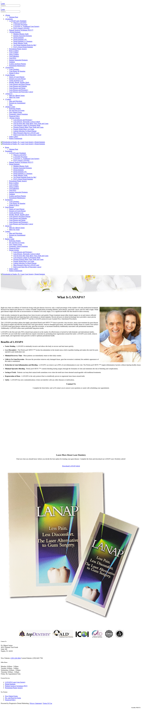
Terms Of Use (47, 703)
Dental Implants (10, 684)
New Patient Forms (11, 696)
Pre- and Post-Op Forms (13, 698)
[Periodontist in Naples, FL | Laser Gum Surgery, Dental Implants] (23, 142)
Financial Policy (10, 700)
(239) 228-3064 (15, 658)
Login (3, 3)
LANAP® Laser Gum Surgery (15, 682)
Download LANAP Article (71, 466)
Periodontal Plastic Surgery (14, 688)
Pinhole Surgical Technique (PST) (16, 686)
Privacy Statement (36, 703)
